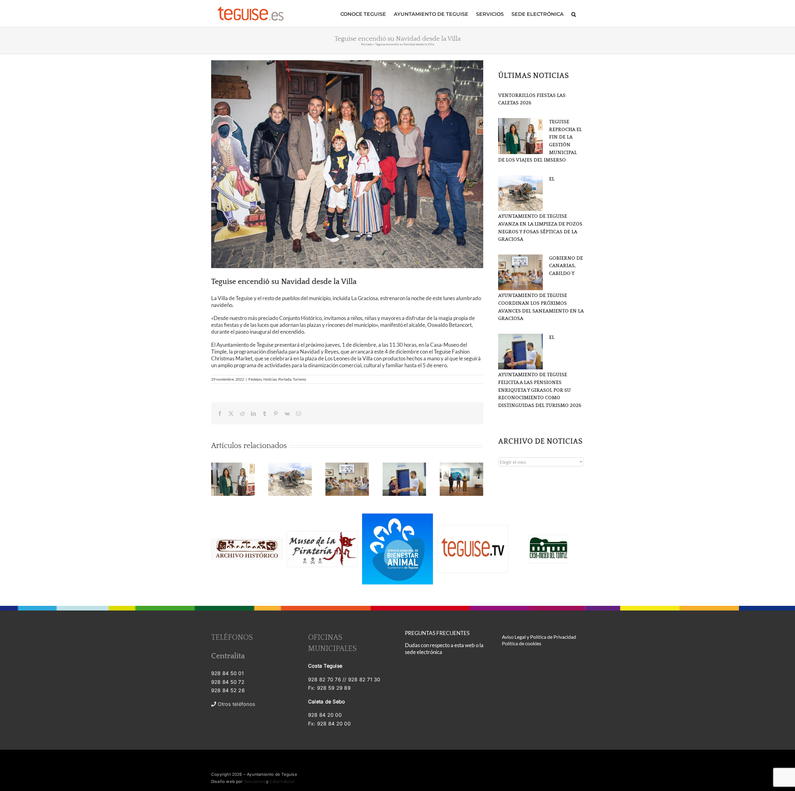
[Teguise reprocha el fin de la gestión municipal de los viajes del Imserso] (520, 136)
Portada (366, 44)
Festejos (255, 379)
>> (240, 704)
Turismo (299, 379)
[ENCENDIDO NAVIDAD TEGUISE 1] (347, 164)
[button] (573, 13)
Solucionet (254, 781)
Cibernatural (282, 781)
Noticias (270, 379)
